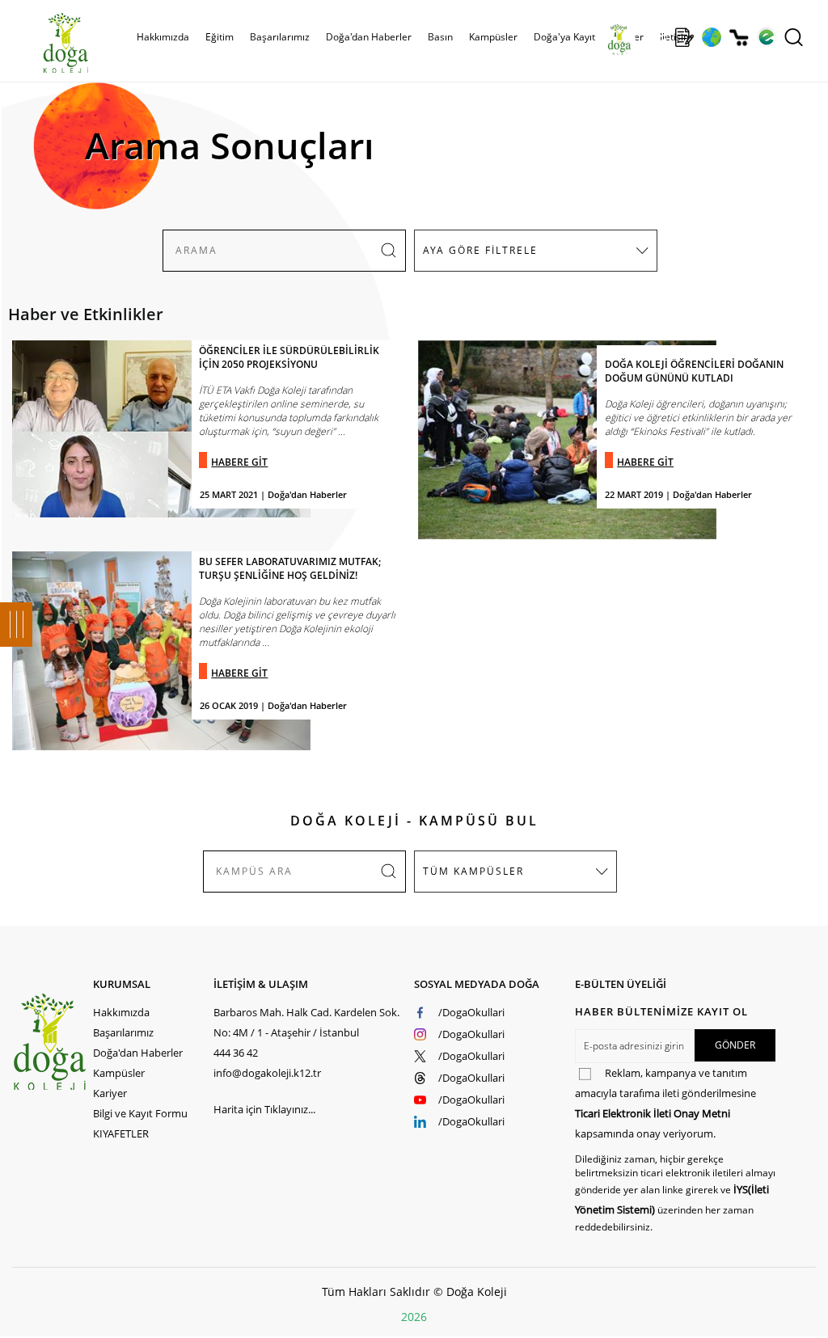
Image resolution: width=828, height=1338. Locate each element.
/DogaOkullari (471, 1012)
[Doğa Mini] (657, 37)
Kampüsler (493, 37)
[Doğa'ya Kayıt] (684, 37)
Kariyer (110, 1093)
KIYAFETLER (121, 1133)
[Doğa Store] (739, 37)
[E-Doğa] (766, 37)
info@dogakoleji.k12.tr (267, 1073)
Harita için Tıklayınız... (264, 1109)
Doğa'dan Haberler (369, 37)
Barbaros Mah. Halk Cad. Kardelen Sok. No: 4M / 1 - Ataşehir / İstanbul (306, 1022)
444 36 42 (235, 1052)
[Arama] (794, 37)
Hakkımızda (121, 1012)
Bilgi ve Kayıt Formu (140, 1113)
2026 (414, 1316)
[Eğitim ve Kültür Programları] (711, 37)
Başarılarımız (123, 1032)
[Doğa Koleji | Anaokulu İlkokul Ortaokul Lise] (48, 42)
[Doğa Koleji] (52, 1041)
